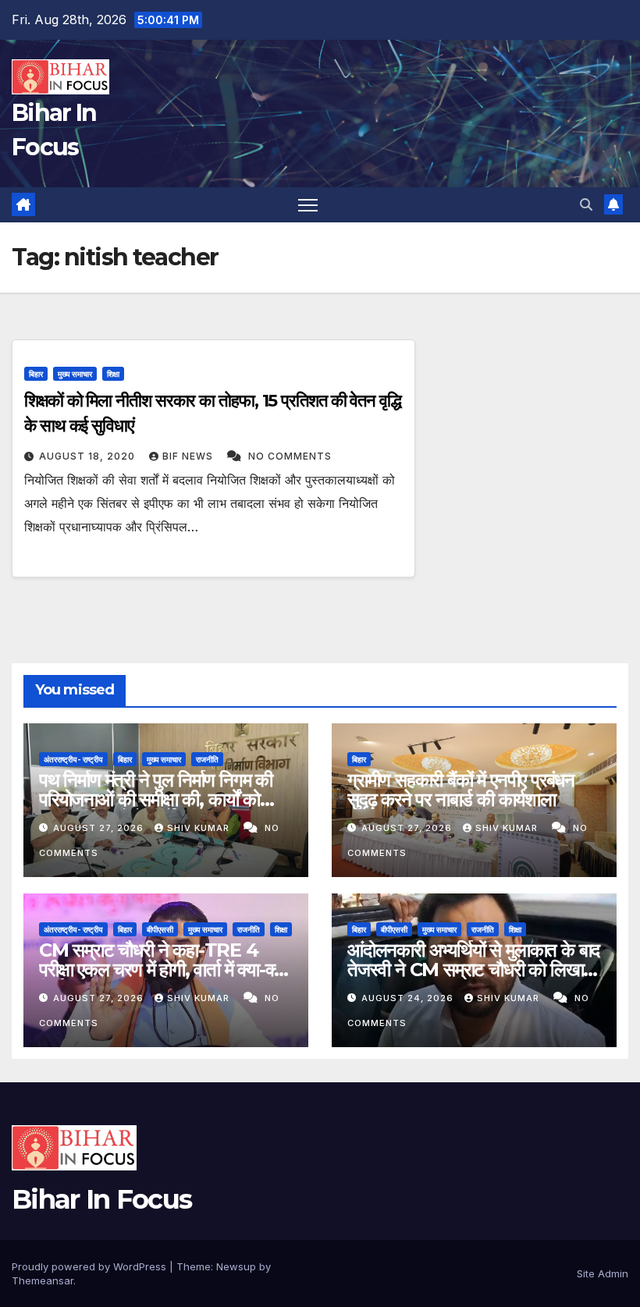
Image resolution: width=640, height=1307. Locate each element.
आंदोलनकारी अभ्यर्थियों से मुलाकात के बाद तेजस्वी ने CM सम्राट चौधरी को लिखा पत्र (473, 969)
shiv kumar (200, 827)
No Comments (290, 456)
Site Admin (602, 1273)
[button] (586, 204)
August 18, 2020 (88, 456)
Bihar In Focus (101, 1199)
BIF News (189, 456)
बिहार (36, 373)
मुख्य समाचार (75, 373)
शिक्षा (113, 373)
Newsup (236, 1266)
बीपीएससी (160, 929)
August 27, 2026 (100, 827)
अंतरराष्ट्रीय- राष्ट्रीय (73, 759)
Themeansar (42, 1280)
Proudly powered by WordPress (90, 1266)
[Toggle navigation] (308, 205)
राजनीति (207, 759)
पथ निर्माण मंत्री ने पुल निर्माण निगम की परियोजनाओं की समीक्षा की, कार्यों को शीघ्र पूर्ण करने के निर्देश (155, 799)
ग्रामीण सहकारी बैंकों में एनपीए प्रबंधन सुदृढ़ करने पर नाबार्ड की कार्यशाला (460, 790)
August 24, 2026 (409, 998)
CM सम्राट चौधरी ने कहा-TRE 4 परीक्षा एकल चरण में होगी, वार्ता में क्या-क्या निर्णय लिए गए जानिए (162, 969)
